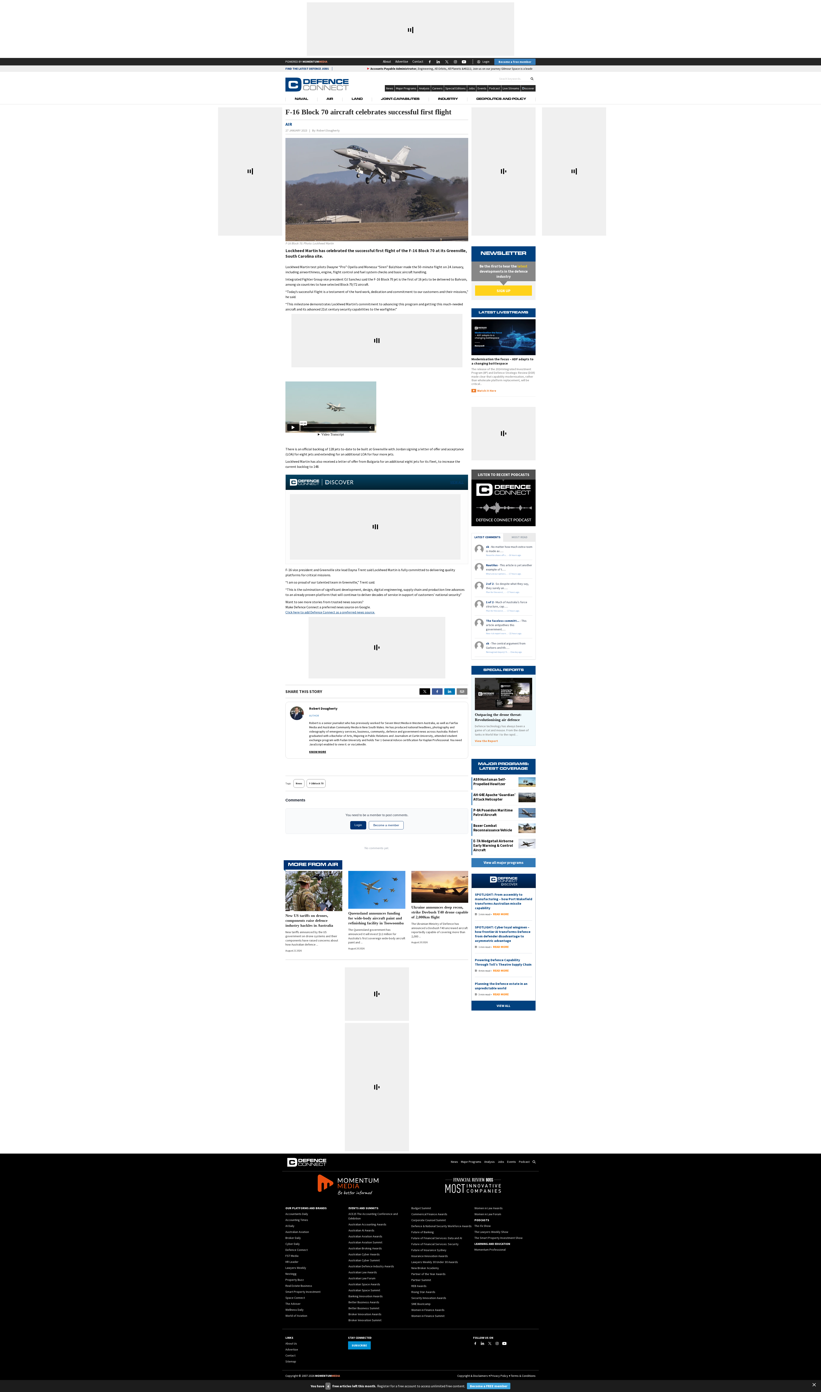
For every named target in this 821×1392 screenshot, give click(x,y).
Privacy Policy (499, 1376)
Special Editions (455, 88)
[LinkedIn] (482, 1343)
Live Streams (511, 88)
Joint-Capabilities (400, 99)
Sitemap (290, 1361)
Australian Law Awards (362, 1272)
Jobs (471, 88)
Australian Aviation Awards (365, 1236)
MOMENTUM (315, 62)
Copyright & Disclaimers (472, 1376)
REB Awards (419, 1286)
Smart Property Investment (302, 1292)
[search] (532, 78)
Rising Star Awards (423, 1292)
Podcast (494, 88)
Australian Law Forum (361, 1278)
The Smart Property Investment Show (498, 1238)
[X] (424, 691)
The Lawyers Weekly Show (491, 1232)
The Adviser (293, 1304)
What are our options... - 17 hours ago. (503, 573)
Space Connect (295, 1298)
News (389, 88)
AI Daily (289, 1226)
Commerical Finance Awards (429, 1214)
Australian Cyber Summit (364, 1260)
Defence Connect (296, 1250)
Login (486, 62)
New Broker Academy (425, 1268)
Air (329, 99)
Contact (417, 61)
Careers (437, 88)
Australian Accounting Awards (367, 1224)
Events (482, 88)
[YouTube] (504, 1343)
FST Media (291, 1256)
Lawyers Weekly (295, 1268)
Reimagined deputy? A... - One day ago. (504, 652)
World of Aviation (296, 1316)
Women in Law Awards (488, 1208)
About (387, 61)
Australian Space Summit (364, 1290)
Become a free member (515, 62)
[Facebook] (475, 1343)
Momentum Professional (490, 1250)
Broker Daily (293, 1238)
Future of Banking (422, 1232)
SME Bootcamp (421, 1304)
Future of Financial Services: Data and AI (436, 1238)
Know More (317, 752)
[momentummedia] (347, 1185)
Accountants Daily (296, 1214)
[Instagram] (497, 1343)
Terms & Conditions (523, 1376)
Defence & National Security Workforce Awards (441, 1226)
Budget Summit (421, 1208)
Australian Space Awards (364, 1284)
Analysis (424, 88)
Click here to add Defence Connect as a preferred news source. (330, 612)
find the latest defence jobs (307, 68)
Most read (519, 537)
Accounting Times (296, 1220)
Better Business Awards (363, 1302)
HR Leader (291, 1262)
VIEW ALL (457, 482)
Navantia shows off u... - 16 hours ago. (503, 555)
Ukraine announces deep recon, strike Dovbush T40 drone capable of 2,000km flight (439, 912)
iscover (529, 88)
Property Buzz (294, 1280)
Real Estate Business (298, 1286)
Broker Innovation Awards (364, 1314)
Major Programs (406, 88)
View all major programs (503, 862)
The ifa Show (482, 1226)
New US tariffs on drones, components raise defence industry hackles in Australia (309, 920)
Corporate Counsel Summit (428, 1220)
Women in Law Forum (487, 1214)
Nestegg (291, 1274)
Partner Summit (421, 1280)
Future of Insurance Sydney (428, 1250)
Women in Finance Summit (427, 1316)
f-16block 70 (316, 783)
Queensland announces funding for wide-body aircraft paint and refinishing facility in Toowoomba (376, 918)
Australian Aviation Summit (365, 1242)
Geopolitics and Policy (501, 99)
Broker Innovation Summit (364, 1320)
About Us (291, 1343)
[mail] (462, 691)
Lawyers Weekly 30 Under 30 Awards (434, 1262)
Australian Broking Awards (365, 1248)
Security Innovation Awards (428, 1298)
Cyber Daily (292, 1244)
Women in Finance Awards (427, 1310)
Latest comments (487, 537)
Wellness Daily (294, 1310)
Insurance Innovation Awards (429, 1256)
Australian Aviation (297, 1232)
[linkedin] (449, 691)
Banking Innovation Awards (365, 1296)
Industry (448, 99)
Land (357, 99)
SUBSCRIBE (359, 1345)
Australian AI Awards (361, 1230)
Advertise (401, 61)
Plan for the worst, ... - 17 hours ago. (503, 592)
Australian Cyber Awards (364, 1254)
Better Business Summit (363, 1308)
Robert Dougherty (328, 130)
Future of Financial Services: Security (435, 1244)
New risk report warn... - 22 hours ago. (504, 633)
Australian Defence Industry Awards (371, 1266)
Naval (301, 99)
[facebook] (437, 691)
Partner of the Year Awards (428, 1274)
